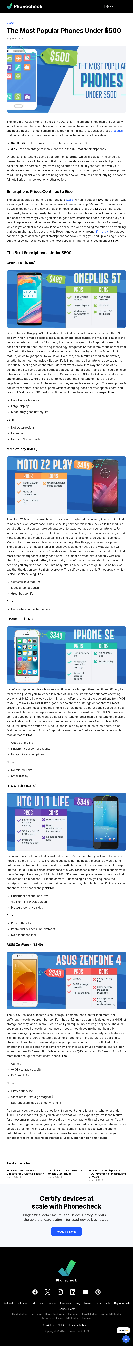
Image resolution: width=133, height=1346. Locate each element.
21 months (102, 231)
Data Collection (19, 1314)
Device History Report (52, 1318)
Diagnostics (73, 1314)
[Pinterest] (98, 1292)
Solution (22, 1303)
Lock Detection (89, 1314)
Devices (51, 1303)
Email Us (48, 1325)
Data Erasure (36, 1314)
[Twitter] (47, 1292)
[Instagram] (60, 1292)
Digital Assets (122, 1303)
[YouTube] (85, 1292)
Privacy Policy (77, 1325)
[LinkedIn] (72, 1292)
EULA (61, 1325)
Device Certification (54, 1314)
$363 (69, 199)
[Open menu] (124, 6)
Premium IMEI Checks (110, 1314)
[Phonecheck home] (24, 6)
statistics (116, 130)
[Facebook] (35, 1292)
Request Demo (67, 1309)
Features (65, 1303)
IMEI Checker (72, 1318)
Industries (37, 1303)
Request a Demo (66, 1231)
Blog (10, 22)
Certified (8, 1303)
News (87, 1303)
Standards (86, 1318)
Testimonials (102, 1303)
